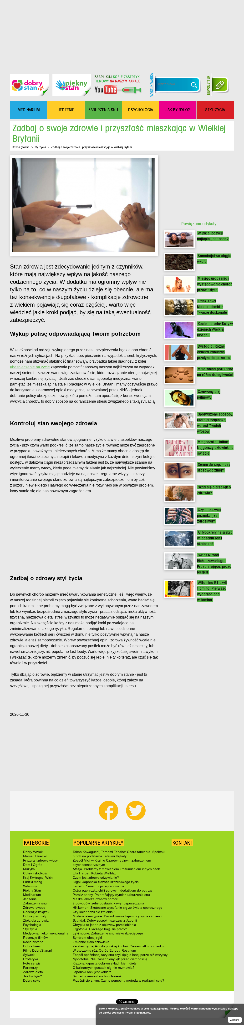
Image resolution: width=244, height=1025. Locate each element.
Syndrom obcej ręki (87, 937)
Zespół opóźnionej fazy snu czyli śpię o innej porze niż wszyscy (120, 955)
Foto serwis (32, 963)
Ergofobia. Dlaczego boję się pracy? (100, 929)
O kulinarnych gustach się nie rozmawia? (103, 967)
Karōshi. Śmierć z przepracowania (98, 886)
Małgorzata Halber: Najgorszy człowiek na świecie (215, 448)
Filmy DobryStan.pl (37, 950)
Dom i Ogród (32, 865)
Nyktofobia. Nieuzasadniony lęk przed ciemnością (110, 959)
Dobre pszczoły (34, 916)
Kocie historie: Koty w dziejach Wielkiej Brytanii (215, 329)
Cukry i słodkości (35, 873)
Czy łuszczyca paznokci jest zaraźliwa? (209, 515)
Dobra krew (32, 946)
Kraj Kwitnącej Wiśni (38, 877)
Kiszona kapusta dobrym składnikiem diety (105, 963)
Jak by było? (32, 976)
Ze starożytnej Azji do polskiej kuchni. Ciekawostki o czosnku (118, 946)
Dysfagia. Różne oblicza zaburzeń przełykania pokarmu (213, 352)
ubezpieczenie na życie (30, 367)
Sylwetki (29, 955)
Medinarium (32, 895)
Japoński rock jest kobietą (92, 972)
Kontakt (182, 843)
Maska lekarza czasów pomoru (96, 899)
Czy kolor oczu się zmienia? (94, 912)
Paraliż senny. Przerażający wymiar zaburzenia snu (111, 895)
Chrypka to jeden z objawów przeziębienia (104, 925)
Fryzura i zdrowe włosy (40, 860)
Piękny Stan (32, 890)
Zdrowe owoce (34, 907)
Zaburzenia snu (35, 903)
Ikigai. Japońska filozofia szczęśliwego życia (106, 882)
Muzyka (29, 869)
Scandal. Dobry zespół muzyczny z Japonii (105, 920)
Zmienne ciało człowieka (91, 942)
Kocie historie (33, 942)
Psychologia (32, 925)
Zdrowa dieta (33, 972)
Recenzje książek (36, 912)
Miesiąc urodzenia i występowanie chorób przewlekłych (214, 284)
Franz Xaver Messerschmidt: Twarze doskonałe (212, 307)
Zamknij (234, 1019)
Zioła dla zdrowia (36, 920)
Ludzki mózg (32, 882)
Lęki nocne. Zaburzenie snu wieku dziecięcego (108, 933)
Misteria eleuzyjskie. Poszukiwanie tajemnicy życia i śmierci (117, 916)
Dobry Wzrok (33, 852)
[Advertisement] (122, 33)
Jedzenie (30, 899)
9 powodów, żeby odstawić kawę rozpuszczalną (108, 903)
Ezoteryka (30, 959)
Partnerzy (30, 967)
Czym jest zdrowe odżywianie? (96, 877)
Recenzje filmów (35, 937)
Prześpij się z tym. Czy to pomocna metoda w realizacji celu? (118, 980)
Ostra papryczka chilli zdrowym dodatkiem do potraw (112, 890)
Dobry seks (31, 980)
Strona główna (21, 147)
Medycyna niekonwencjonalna (45, 933)
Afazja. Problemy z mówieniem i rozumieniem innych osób (116, 869)
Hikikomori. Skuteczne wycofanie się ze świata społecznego (117, 907)
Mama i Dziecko (35, 856)
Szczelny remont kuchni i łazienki (97, 976)
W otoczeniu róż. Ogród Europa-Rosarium (104, 950)
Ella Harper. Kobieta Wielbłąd (95, 873)
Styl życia (40, 147)
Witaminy (30, 886)
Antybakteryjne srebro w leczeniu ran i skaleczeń (215, 538)
